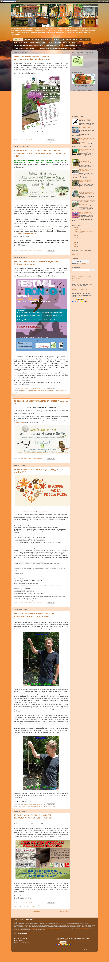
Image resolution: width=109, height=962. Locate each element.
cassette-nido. (52, 905)
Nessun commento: (37, 139)
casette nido (35, 905)
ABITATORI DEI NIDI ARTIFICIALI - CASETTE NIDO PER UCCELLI (71, 39)
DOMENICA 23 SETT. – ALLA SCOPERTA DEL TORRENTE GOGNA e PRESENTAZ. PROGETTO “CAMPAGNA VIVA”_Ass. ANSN (40, 153)
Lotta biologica (27, 906)
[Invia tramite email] (47, 140)
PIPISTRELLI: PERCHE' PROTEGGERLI (65, 42)
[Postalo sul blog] (49, 140)
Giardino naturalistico (56, 142)
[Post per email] (44, 139)
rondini (38, 906)
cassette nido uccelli (55, 605)
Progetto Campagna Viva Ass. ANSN (52, 253)
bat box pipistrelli (39, 605)
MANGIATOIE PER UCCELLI (53, 45)
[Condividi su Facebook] (52, 140)
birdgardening (47, 142)
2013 (75, 246)
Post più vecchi (64, 911)
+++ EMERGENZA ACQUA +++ (72, 45)
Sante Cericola (19, 940)
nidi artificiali (64, 605)
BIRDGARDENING (76, 278)
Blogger (86, 949)
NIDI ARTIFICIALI (75, 280)
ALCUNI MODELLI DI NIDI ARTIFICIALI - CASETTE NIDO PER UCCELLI (33, 42)
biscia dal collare (22, 806)
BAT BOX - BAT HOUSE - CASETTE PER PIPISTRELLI (28, 45)
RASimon (77, 949)
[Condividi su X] (51, 140)
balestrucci (21, 905)
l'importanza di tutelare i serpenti (34, 806)
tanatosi (53, 806)
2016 (75, 240)
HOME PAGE (18, 39)
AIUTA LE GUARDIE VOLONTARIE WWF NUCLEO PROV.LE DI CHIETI (57, 48)
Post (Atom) (21, 914)
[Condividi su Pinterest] (54, 140)
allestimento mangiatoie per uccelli (27, 605)
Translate (83, 263)
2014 (75, 244)
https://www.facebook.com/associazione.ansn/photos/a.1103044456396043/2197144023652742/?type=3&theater (41, 243)
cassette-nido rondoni (44, 905)
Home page (36, 911)
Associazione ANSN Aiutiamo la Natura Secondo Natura (31, 142)
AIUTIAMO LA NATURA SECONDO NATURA (81, 276)
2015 (75, 242)
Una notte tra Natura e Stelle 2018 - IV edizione (54, 460)
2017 (75, 237)
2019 (75, 227)
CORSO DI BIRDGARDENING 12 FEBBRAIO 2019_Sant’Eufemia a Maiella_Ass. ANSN (86, 203)
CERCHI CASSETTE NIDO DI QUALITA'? (25, 48)
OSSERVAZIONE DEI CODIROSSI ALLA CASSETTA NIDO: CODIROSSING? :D (86, 171)
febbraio (77, 229)
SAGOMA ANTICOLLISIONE (85, 119)
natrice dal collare (47, 806)
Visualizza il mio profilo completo (21, 942)
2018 (75, 235)
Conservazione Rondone (49, 390)
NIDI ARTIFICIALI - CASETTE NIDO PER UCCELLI (38, 39)
